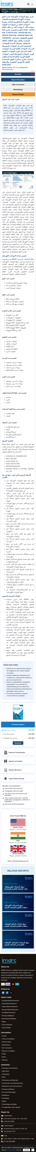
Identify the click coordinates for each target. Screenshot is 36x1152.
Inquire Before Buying (16, 778)
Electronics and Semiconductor (12, 1086)
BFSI (3, 1077)
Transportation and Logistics (11, 1107)
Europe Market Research (10, 1009)
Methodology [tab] (18, 89)
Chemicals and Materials (10, 1080)
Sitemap (5, 1060)
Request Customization (17, 752)
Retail (4, 1101)
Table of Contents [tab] (18, 84)
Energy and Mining (8, 1089)
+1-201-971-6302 (8, 1121)
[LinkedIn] (3, 992)
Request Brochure (15, 770)
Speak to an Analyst (15, 761)
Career (4, 1036)
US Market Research (9, 1012)
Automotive (5, 1074)
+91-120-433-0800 (9, 1141)
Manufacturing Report (9, 1018)
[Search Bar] (28, 4)
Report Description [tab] (18, 80)
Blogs (4, 1021)
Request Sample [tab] (18, 94)
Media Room (6, 1045)
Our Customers (7, 1048)
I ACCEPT (26, 1150)
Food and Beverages (9, 1092)
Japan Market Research (10, 1006)
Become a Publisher (8, 1051)
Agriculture (5, 1071)
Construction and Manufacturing (12, 1083)
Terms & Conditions (8, 1039)
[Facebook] (7, 992)
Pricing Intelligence (8, 1015)
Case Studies (6, 1027)
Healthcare (5, 1095)
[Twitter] (11, 992)
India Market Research (9, 1003)
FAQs (4, 1054)
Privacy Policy (11, 1150)
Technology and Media (9, 1104)
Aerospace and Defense (10, 1068)
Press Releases (7, 1024)
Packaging (5, 1098)
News (4, 1057)
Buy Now (24, 73)
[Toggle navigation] (32, 5)
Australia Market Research (10, 1000)
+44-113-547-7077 (10, 1131)
